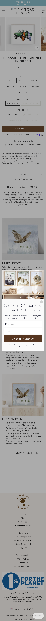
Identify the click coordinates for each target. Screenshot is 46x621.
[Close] (41, 301)
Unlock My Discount (23, 338)
